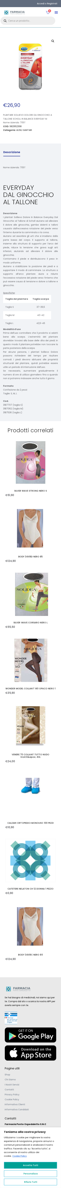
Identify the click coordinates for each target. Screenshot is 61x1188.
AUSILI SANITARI (24, 130)
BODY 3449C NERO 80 (30, 954)
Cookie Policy (19, 1156)
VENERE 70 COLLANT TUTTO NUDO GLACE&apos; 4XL (30, 755)
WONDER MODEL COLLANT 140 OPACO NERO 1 (30, 688)
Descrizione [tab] (11, 152)
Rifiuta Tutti (30, 1182)
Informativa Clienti (15, 1104)
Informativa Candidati (17, 1109)
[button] (56, 12)
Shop (7, 1074)
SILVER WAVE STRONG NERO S (30, 491)
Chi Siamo (10, 1079)
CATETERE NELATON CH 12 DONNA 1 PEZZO (31, 889)
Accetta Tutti (30, 1165)
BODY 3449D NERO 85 (30, 556)
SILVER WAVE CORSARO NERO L (30, 622)
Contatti (9, 1089)
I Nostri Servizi (12, 1084)
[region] (30, 1157)
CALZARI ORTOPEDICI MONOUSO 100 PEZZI (30, 823)
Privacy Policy (12, 1094)
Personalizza (30, 1173)
